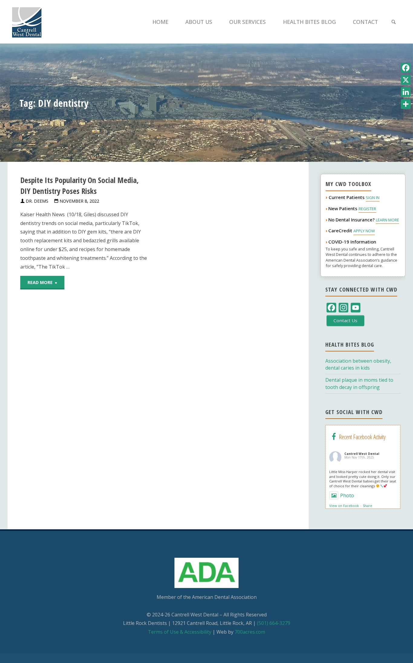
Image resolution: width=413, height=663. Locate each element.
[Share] (406, 104)
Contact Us (345, 320)
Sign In (372, 197)
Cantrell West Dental (361, 454)
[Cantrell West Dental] (26, 21)
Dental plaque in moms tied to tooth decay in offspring (359, 383)
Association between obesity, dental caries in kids (358, 364)
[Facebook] (406, 68)
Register (367, 208)
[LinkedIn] (406, 92)
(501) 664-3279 (273, 623)
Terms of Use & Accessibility (179, 632)
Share (367, 505)
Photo (347, 495)
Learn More (387, 220)
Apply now (364, 231)
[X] (406, 80)
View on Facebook (344, 505)
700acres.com (250, 632)
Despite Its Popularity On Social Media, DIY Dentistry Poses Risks (79, 185)
